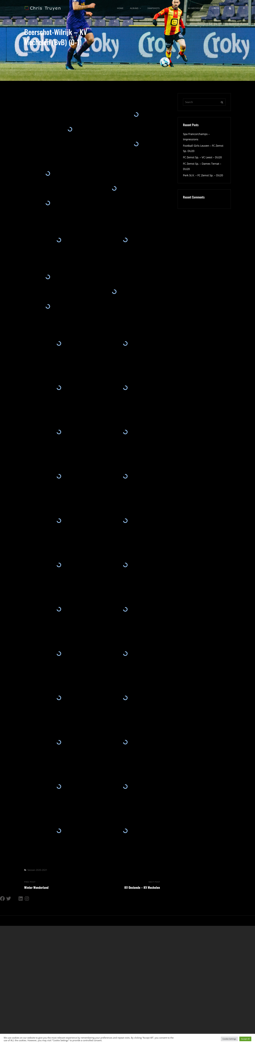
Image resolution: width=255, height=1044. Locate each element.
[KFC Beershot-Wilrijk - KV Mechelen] (70, 129)
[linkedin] (21, 898)
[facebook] (2, 898)
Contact (216, 8)
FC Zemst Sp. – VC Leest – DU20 (202, 157)
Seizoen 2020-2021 (37, 869)
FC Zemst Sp (172, 8)
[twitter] (8, 898)
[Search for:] (204, 102)
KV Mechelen (195, 8)
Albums (134, 8)
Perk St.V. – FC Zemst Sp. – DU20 (203, 175)
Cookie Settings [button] (229, 1039)
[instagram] (27, 898)
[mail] (14, 898)
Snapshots (153, 8)
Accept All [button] (245, 1039)
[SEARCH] (230, 8)
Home (120, 8)
